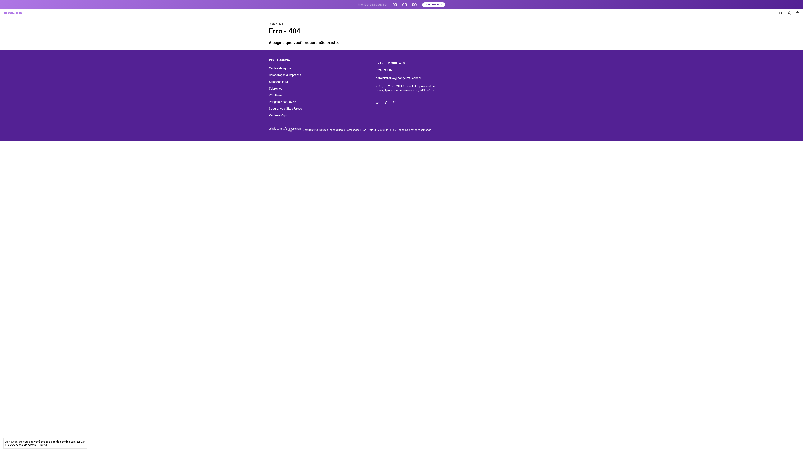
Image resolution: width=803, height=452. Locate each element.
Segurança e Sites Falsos (285, 108)
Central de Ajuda (280, 68)
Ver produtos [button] (434, 4)
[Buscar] (781, 13)
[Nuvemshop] (285, 131)
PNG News (276, 95)
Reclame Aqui (278, 115)
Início (272, 23)
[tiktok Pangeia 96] (385, 102)
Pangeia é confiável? (282, 102)
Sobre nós (275, 88)
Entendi (43, 445)
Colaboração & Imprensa (285, 75)
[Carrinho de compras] (797, 13)
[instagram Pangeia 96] (377, 102)
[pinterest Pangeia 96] (394, 102)
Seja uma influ (278, 81)
